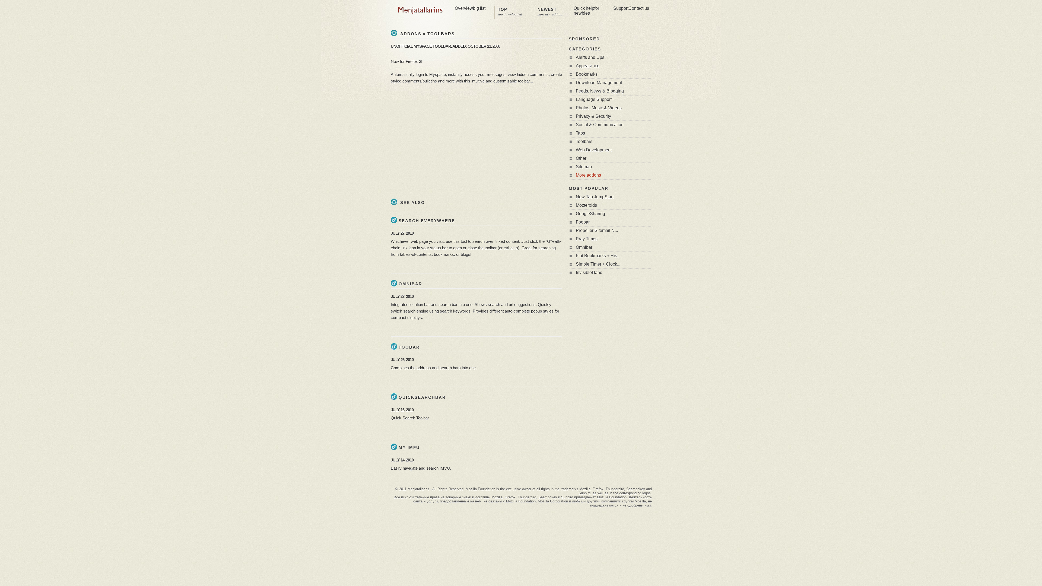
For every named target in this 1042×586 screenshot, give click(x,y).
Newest (550, 12)
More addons (588, 175)
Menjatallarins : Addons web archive (420, 10)
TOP (510, 12)
